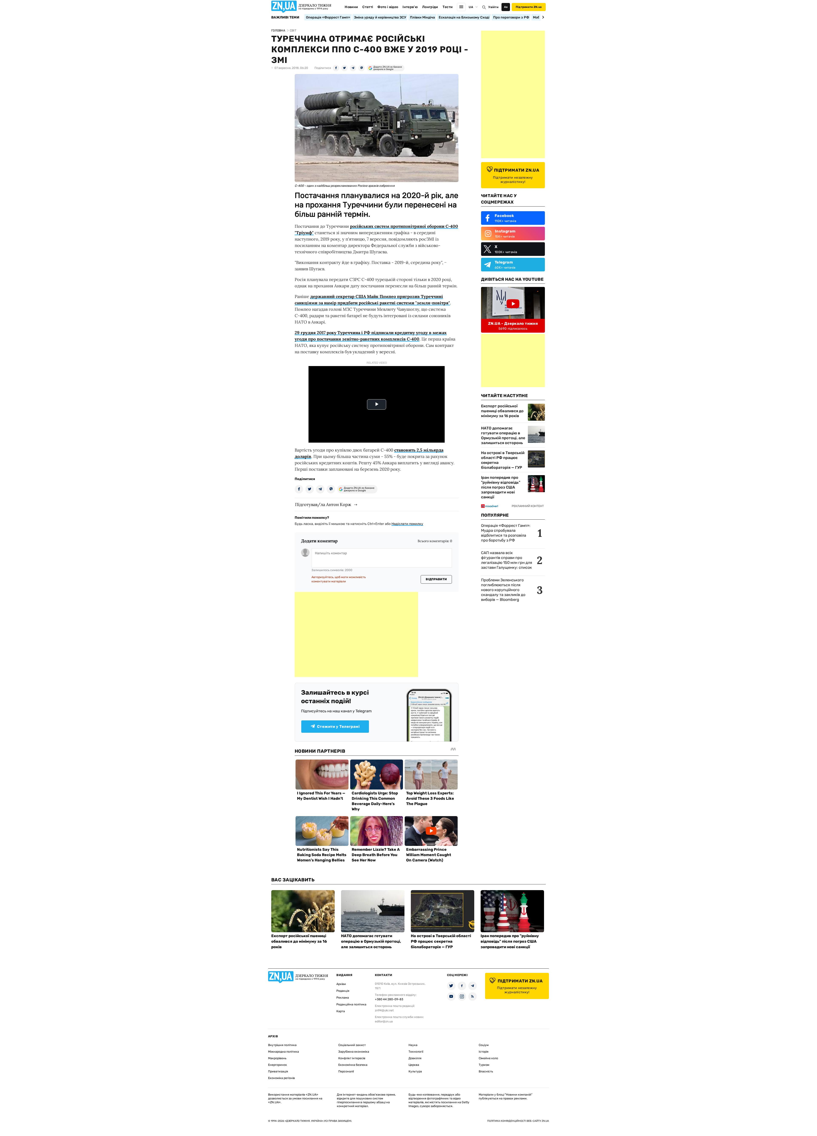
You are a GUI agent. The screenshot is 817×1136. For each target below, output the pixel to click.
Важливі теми (285, 17)
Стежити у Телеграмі (338, 726)
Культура (415, 1071)
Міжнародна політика (283, 1051)
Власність (486, 1071)
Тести (448, 7)
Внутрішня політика (282, 1045)
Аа (506, 7)
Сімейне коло (488, 1058)
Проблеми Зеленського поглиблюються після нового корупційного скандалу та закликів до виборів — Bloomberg (503, 590)
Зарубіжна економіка (353, 1051)
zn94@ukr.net (384, 1010)
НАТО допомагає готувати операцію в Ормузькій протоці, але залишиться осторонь (503, 435)
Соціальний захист (352, 1045)
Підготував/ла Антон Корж (323, 504)
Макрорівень (277, 1058)
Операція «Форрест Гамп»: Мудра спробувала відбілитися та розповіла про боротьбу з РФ (505, 533)
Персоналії (346, 1071)
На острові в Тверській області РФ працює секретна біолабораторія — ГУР (502, 460)
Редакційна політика (351, 1004)
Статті (367, 7)
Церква (413, 1065)
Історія (483, 1051)
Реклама (342, 997)
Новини (351, 7)
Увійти (493, 7)
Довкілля (414, 1058)
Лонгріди (430, 7)
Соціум (484, 1045)
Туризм (484, 1065)
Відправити (436, 579)
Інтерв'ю (410, 7)
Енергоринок (277, 1065)
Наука (412, 1045)
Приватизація (278, 1071)
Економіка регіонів (281, 1078)
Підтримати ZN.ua (529, 7)
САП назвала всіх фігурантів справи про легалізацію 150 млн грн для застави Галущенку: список (506, 560)
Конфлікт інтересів (351, 1058)
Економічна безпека (352, 1065)
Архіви (341, 984)
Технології (415, 1051)
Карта (340, 1011)
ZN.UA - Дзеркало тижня (513, 323)
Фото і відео (387, 7)
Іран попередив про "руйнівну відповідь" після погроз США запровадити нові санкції (500, 487)
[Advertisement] (356, 634)
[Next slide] (542, 17)
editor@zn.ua (384, 1021)
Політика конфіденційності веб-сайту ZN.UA (518, 1120)
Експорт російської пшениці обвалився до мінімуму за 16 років (502, 411)
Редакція (342, 991)
